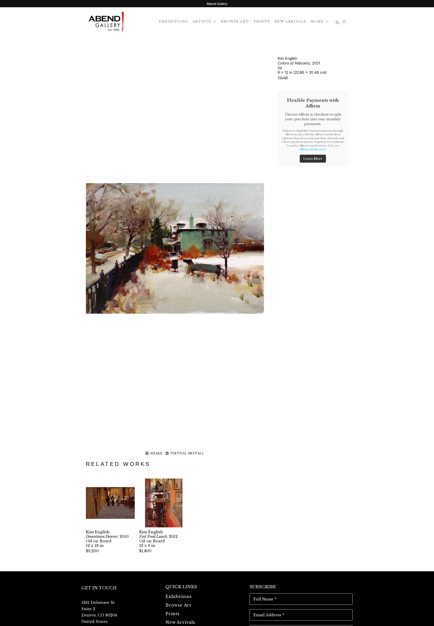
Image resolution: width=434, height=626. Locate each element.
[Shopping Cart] (344, 21)
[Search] (337, 22)
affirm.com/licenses (313, 149)
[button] (205, 21)
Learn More (312, 159)
